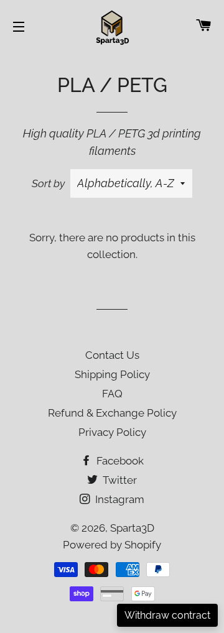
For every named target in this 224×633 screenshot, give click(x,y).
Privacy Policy (112, 432)
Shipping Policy (112, 374)
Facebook (119, 461)
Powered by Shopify (112, 544)
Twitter (118, 480)
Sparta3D (132, 528)
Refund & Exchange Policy (112, 413)
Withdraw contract (167, 615)
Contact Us (112, 355)
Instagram (118, 499)
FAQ (112, 393)
